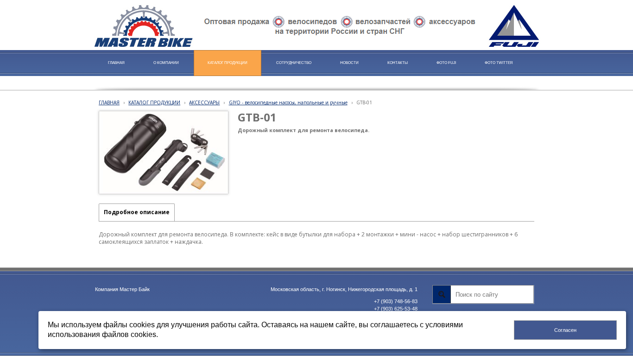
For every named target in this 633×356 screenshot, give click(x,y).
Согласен (565, 330)
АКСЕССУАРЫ (204, 102)
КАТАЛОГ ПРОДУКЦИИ (154, 102)
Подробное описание (137, 212)
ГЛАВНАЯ (109, 102)
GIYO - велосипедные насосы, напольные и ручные (288, 102)
